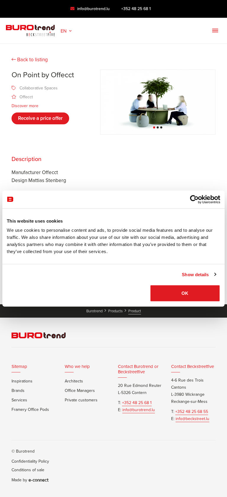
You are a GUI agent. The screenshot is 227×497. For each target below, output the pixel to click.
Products (116, 311)
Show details (195, 274)
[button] (67, 30)
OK (184, 293)
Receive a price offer (40, 118)
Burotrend (94, 311)
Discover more (25, 106)
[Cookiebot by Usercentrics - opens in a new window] (194, 199)
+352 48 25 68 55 (191, 412)
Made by (19, 480)
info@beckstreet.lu (192, 419)
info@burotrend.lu (93, 9)
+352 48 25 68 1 (136, 9)
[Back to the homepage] (30, 29)
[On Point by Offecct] (157, 102)
